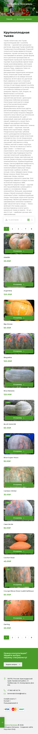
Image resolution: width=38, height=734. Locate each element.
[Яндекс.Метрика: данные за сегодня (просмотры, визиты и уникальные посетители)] (11, 727)
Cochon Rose (9, 558)
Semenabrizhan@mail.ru (16, 693)
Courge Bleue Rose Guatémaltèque (19, 591)
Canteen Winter (10, 491)
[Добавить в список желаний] (32, 236)
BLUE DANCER (10, 424)
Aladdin (7, 257)
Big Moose (8, 324)
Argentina (8, 291)
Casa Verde (8, 524)
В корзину (18, 251)
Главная (9, 19)
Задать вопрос (12, 664)
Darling (7, 624)
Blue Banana (9, 391)
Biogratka (8, 357)
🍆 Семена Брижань (19, 3)
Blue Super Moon (11, 457)
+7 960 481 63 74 (13, 690)
